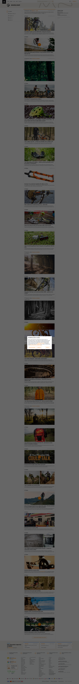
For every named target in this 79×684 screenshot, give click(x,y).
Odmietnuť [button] (39, 347)
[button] (38, 344)
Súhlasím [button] (48, 347)
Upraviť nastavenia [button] (32, 347)
